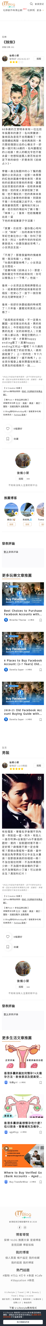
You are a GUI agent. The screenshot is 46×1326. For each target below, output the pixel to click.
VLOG (13, 1240)
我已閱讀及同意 (23, 1322)
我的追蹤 (16, 1262)
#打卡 (22, 1275)
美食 (31, 403)
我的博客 (28, 1262)
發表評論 (11, 551)
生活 (4, 747)
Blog (23, 1295)
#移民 (30, 1280)
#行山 (14, 1275)
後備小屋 (14, 55)
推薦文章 (23, 1240)
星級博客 (35, 1240)
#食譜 (30, 1275)
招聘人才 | (18, 1302)
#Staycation (18, 1280)
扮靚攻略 (14, 406)
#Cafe (38, 1275)
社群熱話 (32, 10)
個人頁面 (10, 1257)
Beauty (37, 1292)
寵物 (5, 406)
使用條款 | (28, 1299)
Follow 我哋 (20, 414)
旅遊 (25, 403)
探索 (6, 1240)
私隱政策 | (38, 1299)
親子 (38, 403)
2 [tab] (21, 20)
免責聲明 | (18, 1299)
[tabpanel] (23, 17)
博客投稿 (28, 1244)
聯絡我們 (28, 1302)
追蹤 (39, 58)
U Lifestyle (11, 1292)
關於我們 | (7, 1299)
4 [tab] (28, 20)
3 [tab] (25, 20)
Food (15, 1295)
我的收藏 (34, 1257)
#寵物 (6, 1275)
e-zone (30, 1295)
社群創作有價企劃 (12, 10)
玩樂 (4, 36)
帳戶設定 (22, 1257)
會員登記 (39, 3)
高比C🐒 (11, 519)
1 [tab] (17, 20)
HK (29, 1292)
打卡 (18, 403)
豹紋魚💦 (27, 519)
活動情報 (25, 406)
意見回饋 (16, 1244)
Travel (22, 1292)
